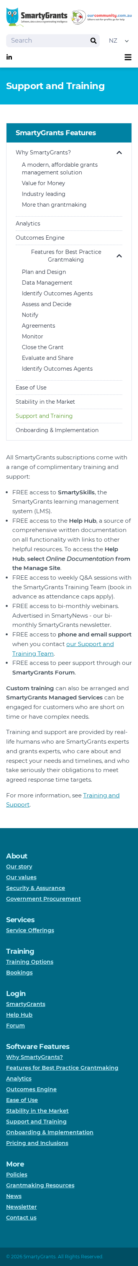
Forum (15, 1025)
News (13, 1196)
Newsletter (21, 1206)
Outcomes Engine (40, 237)
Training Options (29, 961)
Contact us (21, 1217)
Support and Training (44, 416)
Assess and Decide (46, 304)
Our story (19, 866)
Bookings (19, 972)
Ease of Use (31, 387)
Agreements (38, 325)
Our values (21, 877)
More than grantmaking (54, 204)
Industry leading (44, 194)
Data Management (47, 282)
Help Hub (19, 1014)
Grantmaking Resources (40, 1185)
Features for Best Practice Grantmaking (66, 256)
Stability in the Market (45, 401)
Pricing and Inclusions (37, 1143)
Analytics (28, 223)
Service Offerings (30, 930)
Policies (16, 1174)
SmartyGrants (25, 1004)
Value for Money (43, 183)
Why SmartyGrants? (43, 152)
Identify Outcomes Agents (57, 293)
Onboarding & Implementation (57, 430)
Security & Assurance (35, 888)
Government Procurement (43, 898)
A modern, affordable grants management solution (60, 168)
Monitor (32, 336)
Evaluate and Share (47, 358)
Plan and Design (44, 271)
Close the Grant (43, 347)
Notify (30, 315)
